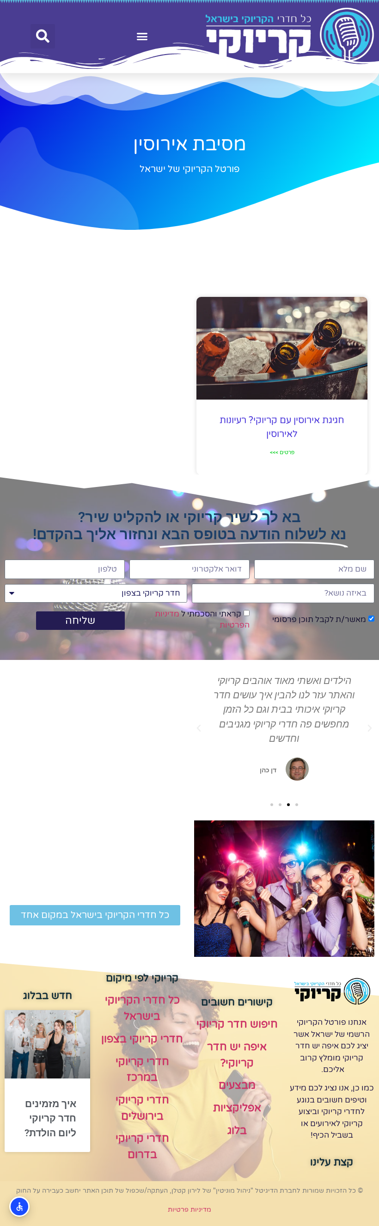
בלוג (237, 1130)
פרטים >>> (282, 452)
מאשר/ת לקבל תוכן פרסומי (319, 619)
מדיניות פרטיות (189, 1210)
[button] (142, 36)
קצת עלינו (331, 1162)
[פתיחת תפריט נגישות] (19, 1206)
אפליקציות (237, 1108)
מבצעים (237, 1085)
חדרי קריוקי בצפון (142, 1039)
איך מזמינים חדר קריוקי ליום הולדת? (50, 1118)
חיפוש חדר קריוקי (237, 1024)
